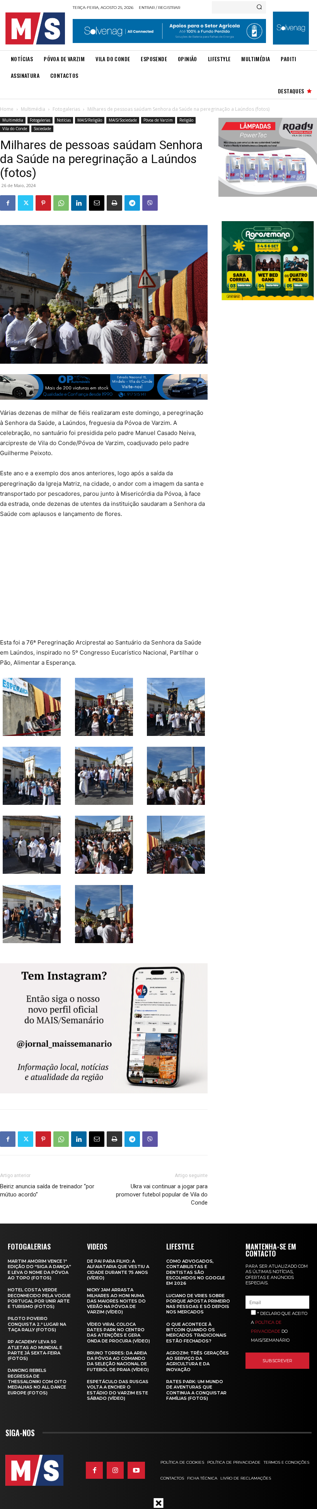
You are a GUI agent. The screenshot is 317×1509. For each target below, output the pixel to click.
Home (7, 109)
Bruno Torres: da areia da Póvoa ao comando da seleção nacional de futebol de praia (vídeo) (118, 1361)
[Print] (114, 203)
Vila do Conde (14, 128)
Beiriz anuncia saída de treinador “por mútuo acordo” (47, 1190)
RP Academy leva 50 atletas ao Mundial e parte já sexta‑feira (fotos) (35, 1350)
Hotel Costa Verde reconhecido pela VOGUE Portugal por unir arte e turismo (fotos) (39, 1298)
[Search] (259, 7)
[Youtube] (136, 1470)
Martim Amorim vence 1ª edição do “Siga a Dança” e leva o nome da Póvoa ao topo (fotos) (39, 1269)
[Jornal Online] (36, 28)
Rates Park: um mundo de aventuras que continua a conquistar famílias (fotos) (196, 1390)
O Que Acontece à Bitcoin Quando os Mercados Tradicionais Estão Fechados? (196, 1333)
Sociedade (42, 128)
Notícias (64, 120)
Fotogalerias (66, 109)
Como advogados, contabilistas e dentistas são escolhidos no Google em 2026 (195, 1272)
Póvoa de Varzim (158, 120)
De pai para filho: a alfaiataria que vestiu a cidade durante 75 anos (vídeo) (118, 1269)
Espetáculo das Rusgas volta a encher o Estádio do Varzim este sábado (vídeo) (117, 1390)
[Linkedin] (79, 203)
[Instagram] (115, 1470)
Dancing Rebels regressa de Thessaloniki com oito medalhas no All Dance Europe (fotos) (37, 1381)
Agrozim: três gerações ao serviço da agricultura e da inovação (197, 1361)
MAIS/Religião (89, 120)
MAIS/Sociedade (123, 120)
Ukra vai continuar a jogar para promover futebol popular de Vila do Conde (162, 1194)
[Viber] (150, 203)
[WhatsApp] (61, 203)
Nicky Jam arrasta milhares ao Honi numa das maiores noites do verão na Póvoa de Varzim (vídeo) (116, 1301)
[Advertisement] (93, 583)
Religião (186, 120)
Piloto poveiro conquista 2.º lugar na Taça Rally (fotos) (37, 1324)
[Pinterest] (43, 203)
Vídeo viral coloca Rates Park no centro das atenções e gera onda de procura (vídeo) (118, 1333)
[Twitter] (25, 203)
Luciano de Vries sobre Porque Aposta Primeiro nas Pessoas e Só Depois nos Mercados (198, 1304)
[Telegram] (132, 203)
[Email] (96, 203)
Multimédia (33, 109)
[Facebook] (7, 203)
